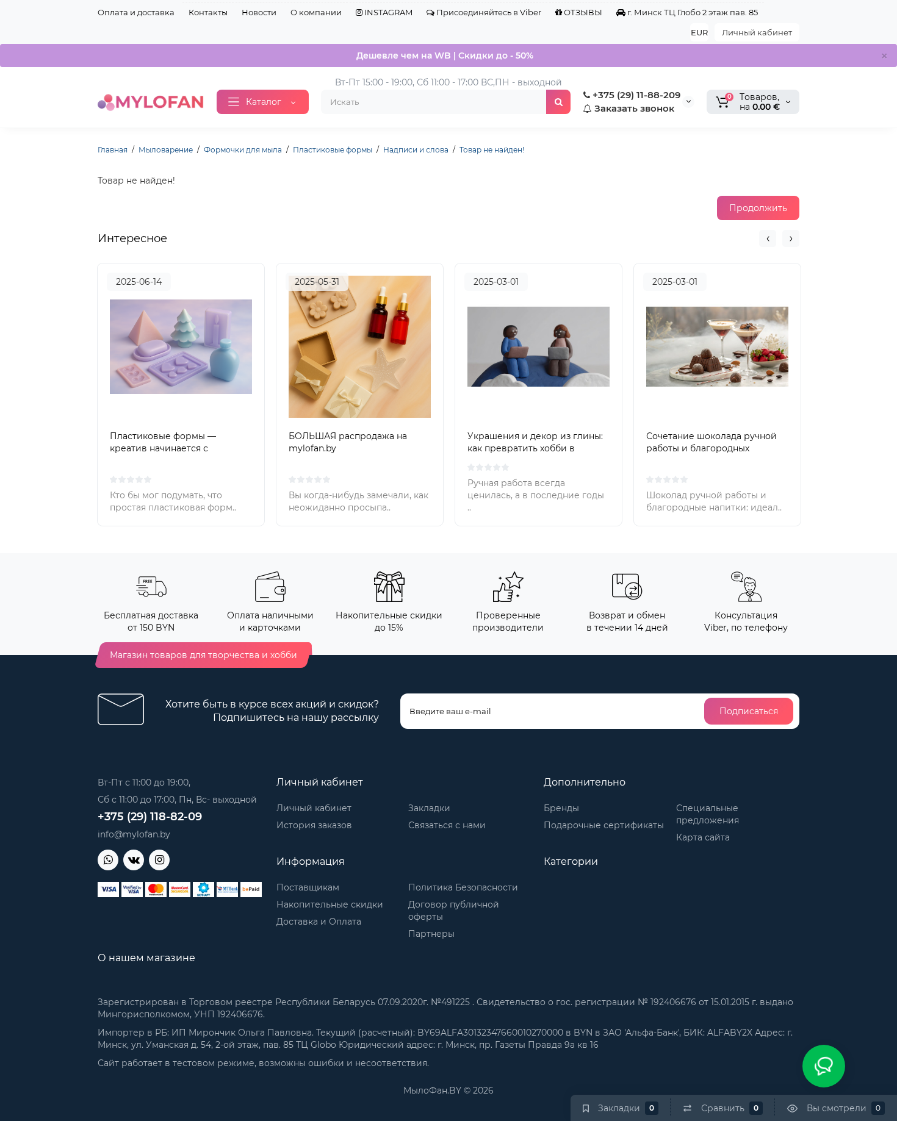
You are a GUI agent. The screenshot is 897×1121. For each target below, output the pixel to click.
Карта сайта (703, 837)
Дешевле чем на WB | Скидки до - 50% (444, 55)
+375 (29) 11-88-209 (635, 95)
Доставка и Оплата (318, 921)
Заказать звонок (633, 108)
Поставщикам (307, 887)
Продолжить (758, 207)
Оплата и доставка (136, 12)
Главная (113, 149)
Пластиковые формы (332, 149)
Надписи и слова (415, 149)
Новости (259, 12)
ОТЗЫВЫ (582, 12)
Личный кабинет (757, 32)
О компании (316, 12)
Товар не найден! (491, 149)
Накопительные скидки (329, 904)
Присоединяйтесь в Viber (487, 12)
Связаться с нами (447, 825)
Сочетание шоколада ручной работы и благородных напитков (711, 448)
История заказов (314, 825)
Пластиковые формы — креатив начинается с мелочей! (163, 448)
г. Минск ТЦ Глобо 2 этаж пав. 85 (691, 12)
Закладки (429, 808)
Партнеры (431, 933)
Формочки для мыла (243, 149)
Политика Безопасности (463, 887)
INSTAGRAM (387, 12)
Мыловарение (166, 149)
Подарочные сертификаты (604, 825)
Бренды (561, 808)
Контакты (208, 12)
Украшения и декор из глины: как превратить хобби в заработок (535, 448)
